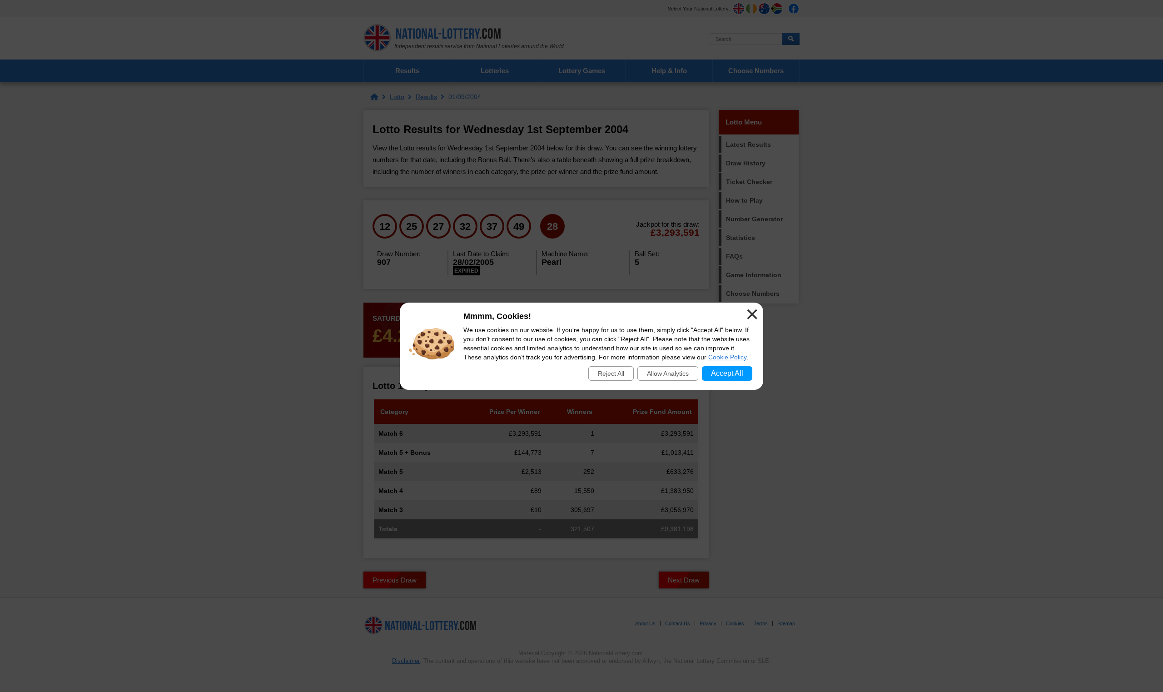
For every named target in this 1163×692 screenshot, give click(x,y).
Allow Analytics (668, 373)
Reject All (611, 373)
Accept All (727, 373)
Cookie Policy (727, 357)
